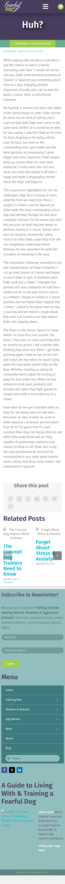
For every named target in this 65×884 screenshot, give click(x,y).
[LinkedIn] (37, 499)
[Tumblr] (45, 499)
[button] (7, 555)
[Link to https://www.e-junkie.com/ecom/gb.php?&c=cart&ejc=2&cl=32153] (60, 7)
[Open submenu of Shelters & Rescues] (57, 709)
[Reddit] (28, 499)
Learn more (46, 812)
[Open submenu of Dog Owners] (57, 719)
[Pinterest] (54, 499)
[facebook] (4, 770)
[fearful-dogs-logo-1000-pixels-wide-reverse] (13, 3)
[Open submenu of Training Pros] (57, 700)
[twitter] (12, 770)
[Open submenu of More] (57, 729)
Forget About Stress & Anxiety (45, 550)
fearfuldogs (11, 51)
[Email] (10, 506)
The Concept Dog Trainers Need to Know (12, 560)
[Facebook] (10, 499)
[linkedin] (20, 770)
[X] (19, 499)
